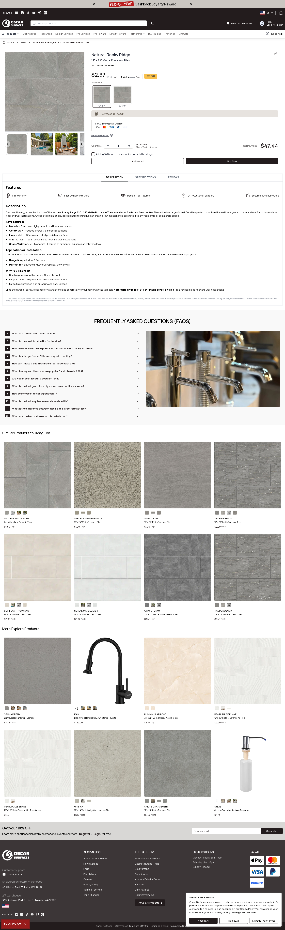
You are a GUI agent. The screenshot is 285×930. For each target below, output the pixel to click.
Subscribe (271, 831)
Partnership (136, 33)
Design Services (64, 33)
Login (269, 24)
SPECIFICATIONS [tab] (145, 177)
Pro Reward (100, 33)
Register (278, 24)
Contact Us (14, 874)
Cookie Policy (247, 909)
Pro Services (83, 33)
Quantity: (96, 145)
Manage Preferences (263, 920)
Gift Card (184, 33)
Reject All (233, 920)
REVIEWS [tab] (173, 177)
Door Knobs (141, 874)
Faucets (139, 884)
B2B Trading (154, 33)
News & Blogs (90, 863)
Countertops (142, 868)
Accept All (203, 920)
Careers (87, 879)
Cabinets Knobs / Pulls (147, 863)
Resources (46, 33)
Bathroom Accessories (147, 858)
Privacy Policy (90, 884)
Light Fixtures (142, 889)
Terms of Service (92, 889)
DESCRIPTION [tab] (114, 177)
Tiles (23, 42)
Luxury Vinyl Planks (144, 894)
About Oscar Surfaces (95, 858)
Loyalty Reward (118, 33)
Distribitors (89, 874)
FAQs (86, 868)
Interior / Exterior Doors (147, 879)
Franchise (170, 33)
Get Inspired (29, 33)
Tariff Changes (91, 894)
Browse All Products (149, 902)
